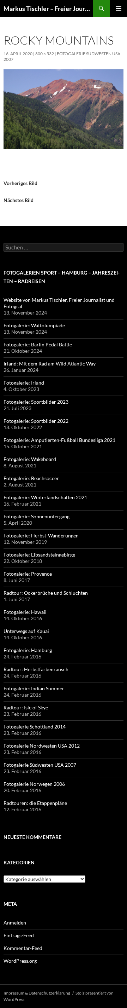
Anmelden (15, 923)
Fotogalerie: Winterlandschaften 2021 (45, 497)
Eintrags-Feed (19, 935)
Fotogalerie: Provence (28, 574)
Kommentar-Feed (23, 948)
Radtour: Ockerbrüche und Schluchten (46, 593)
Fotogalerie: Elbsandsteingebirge (39, 555)
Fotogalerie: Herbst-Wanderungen (41, 535)
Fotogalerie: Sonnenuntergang (36, 516)
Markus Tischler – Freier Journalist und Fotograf (48, 8)
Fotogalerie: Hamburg (28, 650)
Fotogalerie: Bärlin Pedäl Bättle (38, 344)
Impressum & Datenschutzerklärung (37, 993)
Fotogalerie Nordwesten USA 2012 (42, 746)
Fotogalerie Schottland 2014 (35, 727)
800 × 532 (44, 53)
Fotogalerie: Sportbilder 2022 (36, 421)
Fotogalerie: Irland (24, 383)
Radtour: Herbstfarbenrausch (36, 669)
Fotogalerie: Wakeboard (30, 459)
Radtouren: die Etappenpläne (35, 803)
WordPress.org (20, 961)
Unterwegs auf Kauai (26, 631)
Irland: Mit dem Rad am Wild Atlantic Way (50, 364)
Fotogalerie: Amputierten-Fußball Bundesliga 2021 (59, 440)
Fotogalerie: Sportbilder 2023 (36, 402)
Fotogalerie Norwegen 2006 (34, 784)
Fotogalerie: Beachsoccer (31, 478)
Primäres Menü (118, 8)
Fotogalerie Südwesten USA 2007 (40, 765)
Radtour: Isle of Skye (26, 707)
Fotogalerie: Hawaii (25, 612)
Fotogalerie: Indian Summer (34, 688)
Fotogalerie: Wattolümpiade (34, 325)
